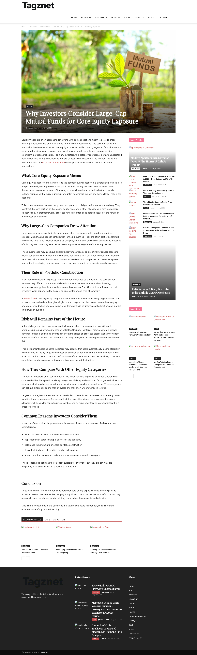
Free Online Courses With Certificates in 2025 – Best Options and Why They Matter (159, 179)
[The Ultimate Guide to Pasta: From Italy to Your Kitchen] (134, 205)
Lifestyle (139, 17)
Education (101, 17)
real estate (135, 169)
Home (74, 17)
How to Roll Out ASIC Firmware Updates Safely (106, 587)
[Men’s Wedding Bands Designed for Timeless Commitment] (134, 193)
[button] (172, 6)
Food (127, 17)
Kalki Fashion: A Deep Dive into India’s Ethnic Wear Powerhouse (151, 290)
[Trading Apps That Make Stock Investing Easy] (71, 536)
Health (132, 612)
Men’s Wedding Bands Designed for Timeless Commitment (163, 364)
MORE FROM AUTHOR (55, 520)
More (151, 17)
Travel (132, 629)
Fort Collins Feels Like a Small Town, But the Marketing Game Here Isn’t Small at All (158, 216)
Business (86, 17)
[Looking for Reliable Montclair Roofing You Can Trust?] (106, 536)
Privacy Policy (135, 638)
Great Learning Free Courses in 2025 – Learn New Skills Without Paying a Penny (159, 230)
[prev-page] (23, 558)
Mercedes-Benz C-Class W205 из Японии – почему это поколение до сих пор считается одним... (107, 609)
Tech (131, 625)
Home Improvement (138, 616)
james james (33, 128)
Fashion (115, 17)
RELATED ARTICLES (32, 520)
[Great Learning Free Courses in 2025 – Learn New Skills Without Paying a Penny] (134, 232)
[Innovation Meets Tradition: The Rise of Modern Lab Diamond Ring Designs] (140, 352)
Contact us (166, 17)
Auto (156, 329)
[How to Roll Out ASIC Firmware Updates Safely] (37, 536)
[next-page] (28, 558)
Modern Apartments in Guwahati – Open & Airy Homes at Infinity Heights (151, 161)
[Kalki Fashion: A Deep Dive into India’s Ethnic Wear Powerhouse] (152, 272)
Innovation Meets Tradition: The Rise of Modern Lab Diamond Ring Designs (107, 630)
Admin (144, 168)
